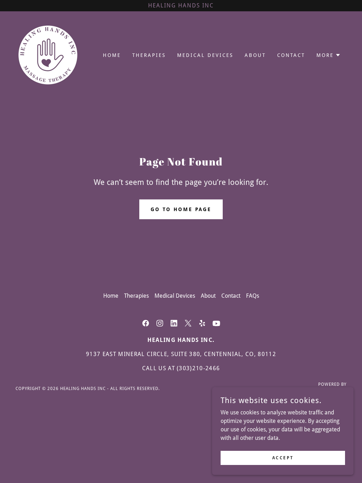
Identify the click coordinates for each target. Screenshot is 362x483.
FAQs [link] (252, 295)
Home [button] (110, 295)
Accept (282, 457)
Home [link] (112, 55)
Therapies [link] (149, 55)
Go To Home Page (181, 209)
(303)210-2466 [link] (198, 368)
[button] (328, 55)
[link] (48, 54)
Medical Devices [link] (205, 55)
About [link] (255, 55)
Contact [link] (291, 55)
